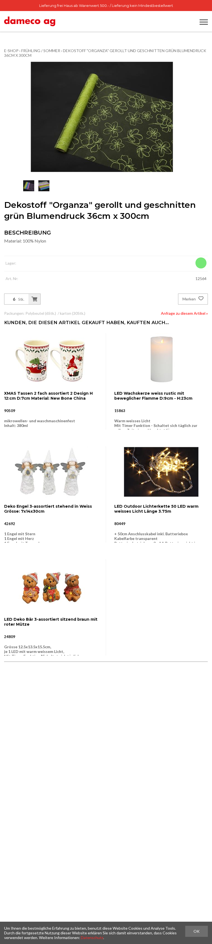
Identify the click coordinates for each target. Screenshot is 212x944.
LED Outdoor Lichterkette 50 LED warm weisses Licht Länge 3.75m (156, 509)
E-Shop (11, 50)
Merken (189, 299)
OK (197, 931)
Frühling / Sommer (40, 50)
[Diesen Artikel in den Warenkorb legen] (34, 299)
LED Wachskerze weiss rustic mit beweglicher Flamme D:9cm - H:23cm (153, 396)
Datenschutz (92, 937)
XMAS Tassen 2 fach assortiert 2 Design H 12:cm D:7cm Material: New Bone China (48, 396)
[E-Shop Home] (29, 21)
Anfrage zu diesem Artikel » (184, 313)
